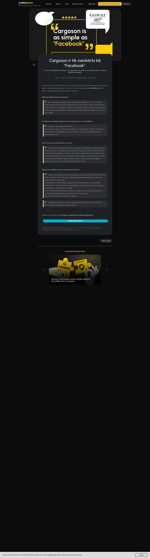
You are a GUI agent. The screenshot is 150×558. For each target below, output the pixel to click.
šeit (80, 555)
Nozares (48, 4)
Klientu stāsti (106, 241)
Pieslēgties (126, 4)
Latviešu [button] (93, 4)
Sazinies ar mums (77, 4)
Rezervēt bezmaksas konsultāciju (110, 4)
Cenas (67, 4)
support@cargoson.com (79, 230)
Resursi (58, 4)
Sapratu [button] (141, 555)
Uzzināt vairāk (51, 555)
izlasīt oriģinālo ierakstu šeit (74, 228)
